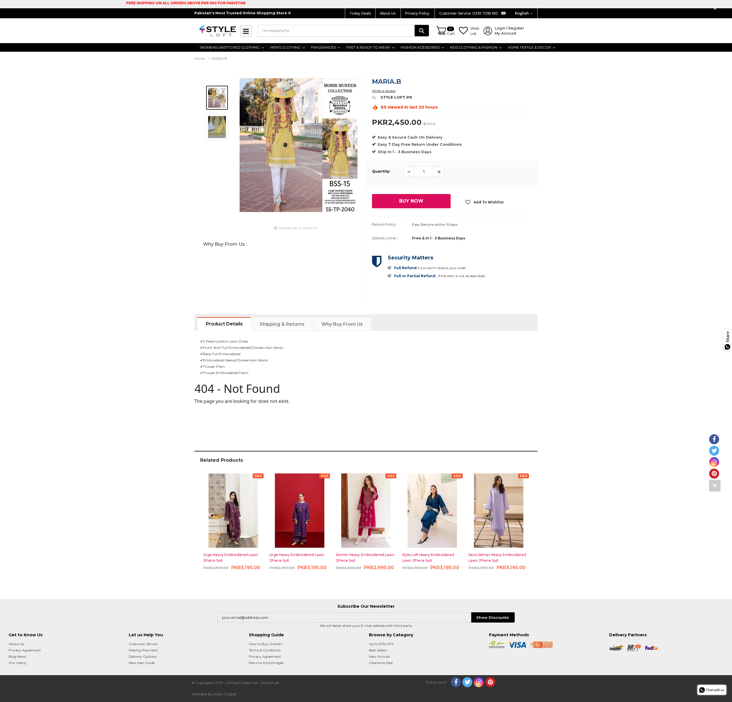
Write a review (384, 91)
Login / (509, 30)
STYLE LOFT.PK (396, 97)
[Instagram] (479, 682)
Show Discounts (492, 617)
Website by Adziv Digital (214, 694)
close (716, 8)
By (374, 97)
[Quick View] (233, 508)
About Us (388, 13)
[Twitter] (467, 682)
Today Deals (360, 13)
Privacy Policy (417, 13)
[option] (298, 145)
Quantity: (381, 171)
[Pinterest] (490, 682)
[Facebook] (456, 682)
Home (199, 58)
